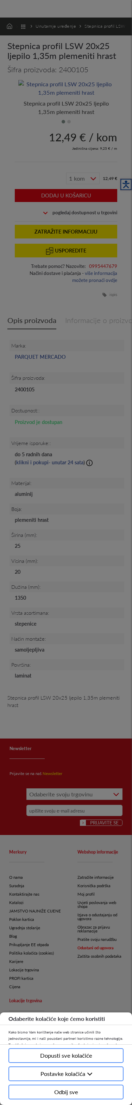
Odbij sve (66, 1092)
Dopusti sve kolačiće (66, 1055)
